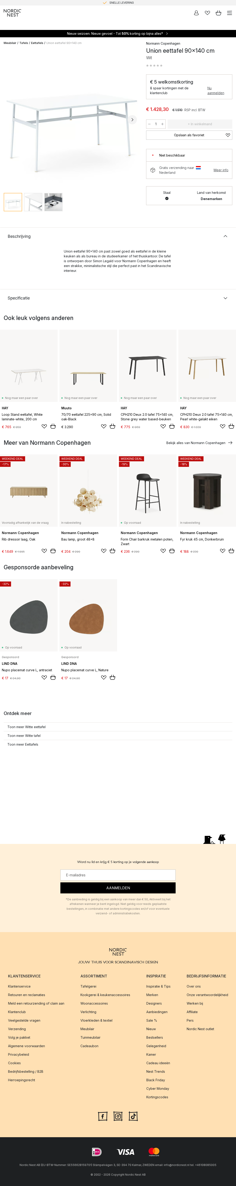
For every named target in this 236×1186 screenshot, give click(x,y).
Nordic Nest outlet (200, 1029)
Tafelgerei (88, 986)
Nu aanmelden (215, 90)
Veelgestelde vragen (24, 1020)
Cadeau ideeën (158, 1063)
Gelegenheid (156, 1046)
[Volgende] (132, 119)
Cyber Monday (157, 1088)
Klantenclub (17, 1012)
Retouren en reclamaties (26, 995)
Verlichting (88, 1012)
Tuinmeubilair (90, 1037)
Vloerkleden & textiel (96, 1020)
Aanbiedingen (157, 1012)
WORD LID (137, 3)
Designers (154, 1003)
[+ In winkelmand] (53, 426)
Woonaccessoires (94, 1003)
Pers (190, 1020)
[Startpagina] (12, 13)
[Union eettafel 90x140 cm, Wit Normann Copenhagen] (70, 119)
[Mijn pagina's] (196, 12)
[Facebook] (102, 1115)
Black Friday (155, 1080)
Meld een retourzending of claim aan (36, 1003)
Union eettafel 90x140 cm (64, 43)
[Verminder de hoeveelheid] (149, 124)
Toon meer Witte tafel (24, 736)
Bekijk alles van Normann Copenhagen (195, 443)
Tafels (23, 43)
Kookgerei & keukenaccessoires (105, 995)
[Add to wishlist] (44, 426)
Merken (152, 995)
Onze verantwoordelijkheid (207, 995)
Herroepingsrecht (21, 1080)
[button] (154, 65)
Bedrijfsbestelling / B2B (25, 1071)
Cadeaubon (89, 1046)
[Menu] (229, 12)
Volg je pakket (19, 1037)
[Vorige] (8, 119)
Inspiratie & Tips (158, 986)
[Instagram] (118, 1115)
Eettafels (37, 43)
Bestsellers (154, 1037)
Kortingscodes (157, 1097)
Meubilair (10, 43)
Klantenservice (19, 986)
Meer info (221, 170)
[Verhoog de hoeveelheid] (162, 124)
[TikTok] (133, 1115)
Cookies (14, 1063)
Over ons (194, 986)
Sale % (151, 1020)
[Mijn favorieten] (207, 12)
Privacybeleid (18, 1054)
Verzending (17, 1029)
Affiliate (192, 1012)
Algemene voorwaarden (26, 1046)
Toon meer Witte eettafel (26, 727)
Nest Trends (155, 1071)
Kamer (151, 1054)
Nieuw (151, 1029)
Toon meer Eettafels (22, 744)
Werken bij (195, 1003)
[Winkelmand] (218, 12)
